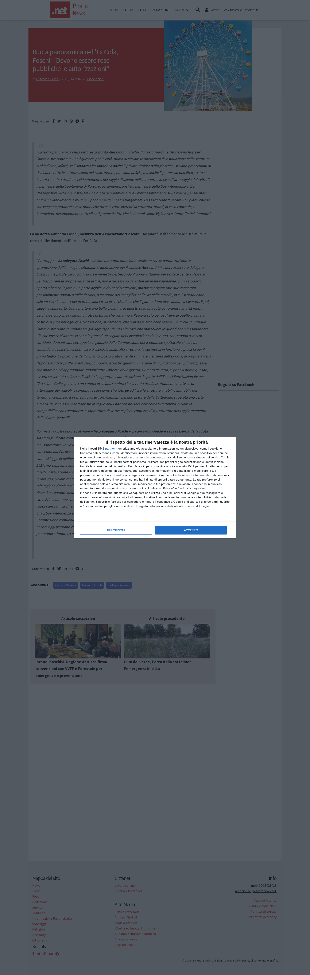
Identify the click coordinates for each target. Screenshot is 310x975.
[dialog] (155, 487)
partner (110, 448)
